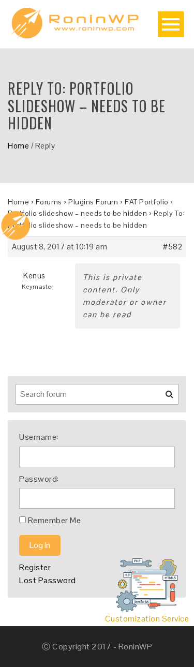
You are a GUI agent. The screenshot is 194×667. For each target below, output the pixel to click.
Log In (39, 545)
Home (18, 146)
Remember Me (54, 520)
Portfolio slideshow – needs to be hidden (77, 213)
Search (163, 398)
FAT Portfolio (147, 201)
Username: (38, 437)
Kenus (34, 275)
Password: (39, 478)
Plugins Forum (93, 201)
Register (35, 567)
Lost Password (47, 580)
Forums (49, 201)
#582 (172, 246)
